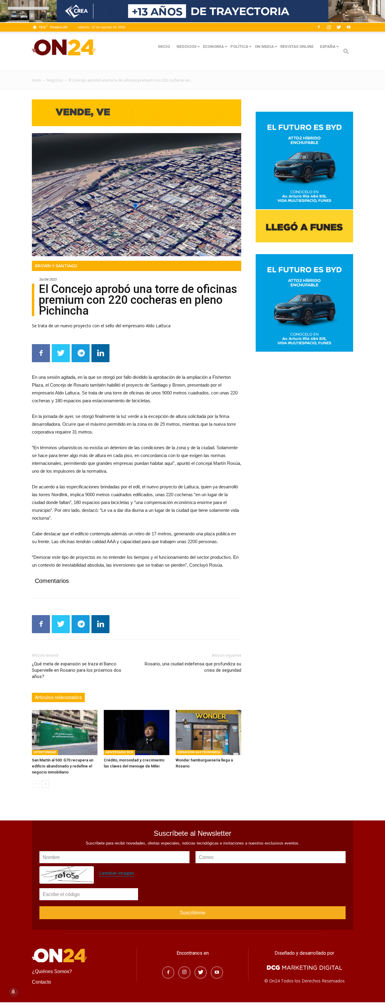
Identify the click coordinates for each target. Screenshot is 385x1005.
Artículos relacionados (58, 697)
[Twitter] (338, 27)
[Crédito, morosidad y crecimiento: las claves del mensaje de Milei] (136, 732)
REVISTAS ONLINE (296, 46)
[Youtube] (348, 27)
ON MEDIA (264, 46)
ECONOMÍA (213, 46)
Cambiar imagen (116, 873)
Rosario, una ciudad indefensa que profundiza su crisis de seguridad (193, 667)
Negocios (55, 80)
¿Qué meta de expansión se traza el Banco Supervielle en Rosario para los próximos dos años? (76, 670)
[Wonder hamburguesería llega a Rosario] (208, 732)
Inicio (36, 80)
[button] (346, 52)
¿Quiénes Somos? (52, 971)
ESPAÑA (327, 46)
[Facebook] (318, 27)
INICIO (164, 46)
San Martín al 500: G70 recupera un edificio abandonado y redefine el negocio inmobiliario (62, 766)
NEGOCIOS (186, 46)
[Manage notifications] (13, 992)
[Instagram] (328, 27)
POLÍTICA (239, 46)
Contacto (41, 982)
